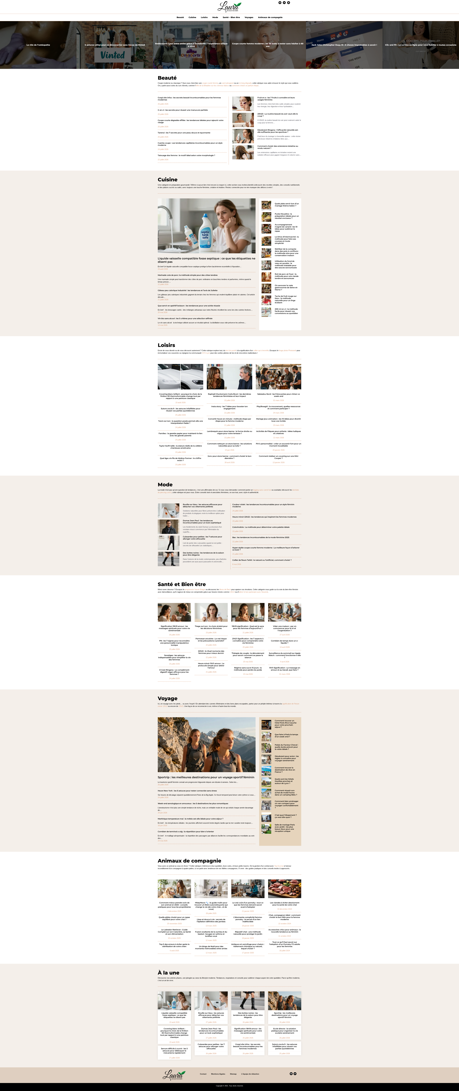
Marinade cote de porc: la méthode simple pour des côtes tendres (188, 275)
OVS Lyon (206, 353)
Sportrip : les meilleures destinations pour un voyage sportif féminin (206, 777)
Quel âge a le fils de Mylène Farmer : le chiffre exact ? (180, 459)
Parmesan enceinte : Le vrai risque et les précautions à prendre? (211, 640)
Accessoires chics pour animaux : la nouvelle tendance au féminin (284, 931)
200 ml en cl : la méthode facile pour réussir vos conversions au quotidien (286, 311)
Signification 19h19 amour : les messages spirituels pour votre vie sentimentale (174, 628)
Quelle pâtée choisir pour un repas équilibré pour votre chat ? (174, 918)
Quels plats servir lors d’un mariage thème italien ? (287, 205)
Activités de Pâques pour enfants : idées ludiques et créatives (278, 432)
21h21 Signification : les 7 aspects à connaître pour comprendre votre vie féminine (247, 641)
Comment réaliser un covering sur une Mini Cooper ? (278, 457)
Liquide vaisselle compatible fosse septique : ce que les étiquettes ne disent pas (206, 260)
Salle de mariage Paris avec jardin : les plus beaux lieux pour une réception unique (285, 828)
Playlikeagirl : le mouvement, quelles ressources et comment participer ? (278, 407)
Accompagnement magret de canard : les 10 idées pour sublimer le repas (286, 228)
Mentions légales (218, 1074)
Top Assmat (279, 866)
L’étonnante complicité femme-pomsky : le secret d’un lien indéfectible (247, 919)
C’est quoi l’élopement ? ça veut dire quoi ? (286, 816)
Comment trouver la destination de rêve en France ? (285, 770)
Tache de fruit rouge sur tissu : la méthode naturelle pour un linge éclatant (286, 299)
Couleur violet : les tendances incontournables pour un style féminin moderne (263, 505)
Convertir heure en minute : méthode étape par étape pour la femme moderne (229, 420)
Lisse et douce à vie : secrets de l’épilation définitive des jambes (211, 920)
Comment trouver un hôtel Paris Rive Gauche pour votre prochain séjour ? (285, 724)
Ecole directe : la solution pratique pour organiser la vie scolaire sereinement (284, 1031)
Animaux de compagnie (270, 17)
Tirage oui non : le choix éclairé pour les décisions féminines (211, 627)
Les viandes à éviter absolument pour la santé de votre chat (284, 904)
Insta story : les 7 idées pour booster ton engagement (229, 407)
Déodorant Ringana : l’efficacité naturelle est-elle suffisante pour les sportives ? (277, 131)
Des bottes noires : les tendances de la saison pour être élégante (203, 554)
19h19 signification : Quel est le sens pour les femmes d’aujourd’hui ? (248, 627)
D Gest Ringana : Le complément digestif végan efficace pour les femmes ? (174, 672)
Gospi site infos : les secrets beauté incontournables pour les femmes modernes (189, 99)
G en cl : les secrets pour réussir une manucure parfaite (183, 110)
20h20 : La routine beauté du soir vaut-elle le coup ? (277, 115)
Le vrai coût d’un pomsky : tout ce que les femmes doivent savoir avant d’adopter (247, 905)
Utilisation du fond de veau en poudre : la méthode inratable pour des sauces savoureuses (286, 264)
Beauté (180, 17)
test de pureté (231, 350)
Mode (215, 17)
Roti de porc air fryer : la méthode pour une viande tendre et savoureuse (286, 276)
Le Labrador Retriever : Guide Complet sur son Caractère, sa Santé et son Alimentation (174, 932)
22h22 (181, 706)
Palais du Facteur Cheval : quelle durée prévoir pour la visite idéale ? (286, 747)
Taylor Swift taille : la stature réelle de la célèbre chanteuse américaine (180, 447)
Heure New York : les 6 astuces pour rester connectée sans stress (187, 791)
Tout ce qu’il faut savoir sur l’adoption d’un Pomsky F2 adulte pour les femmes (284, 944)
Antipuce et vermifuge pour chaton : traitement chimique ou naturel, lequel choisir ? (247, 946)
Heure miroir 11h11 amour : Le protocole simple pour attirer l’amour (211, 665)
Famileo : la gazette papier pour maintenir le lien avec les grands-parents (180, 434)
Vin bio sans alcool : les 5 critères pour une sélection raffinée (185, 318)
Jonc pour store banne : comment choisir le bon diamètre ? (229, 457)
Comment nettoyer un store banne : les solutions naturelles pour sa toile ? (229, 445)
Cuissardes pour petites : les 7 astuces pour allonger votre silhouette (202, 538)
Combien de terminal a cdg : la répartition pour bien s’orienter (186, 832)
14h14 (232, 592)
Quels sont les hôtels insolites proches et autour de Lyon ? (284, 781)
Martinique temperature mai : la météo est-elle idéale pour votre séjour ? (190, 819)
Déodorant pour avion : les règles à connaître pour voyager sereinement (287, 758)
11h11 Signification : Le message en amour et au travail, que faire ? (284, 669)
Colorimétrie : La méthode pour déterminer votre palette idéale (261, 527)
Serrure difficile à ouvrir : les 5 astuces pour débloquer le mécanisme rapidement (174, 1051)
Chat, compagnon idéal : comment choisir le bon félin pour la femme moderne (285, 917)
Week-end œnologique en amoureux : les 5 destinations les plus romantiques (193, 803)
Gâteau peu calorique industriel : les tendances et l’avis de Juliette (187, 290)
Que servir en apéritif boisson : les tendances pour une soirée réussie (189, 306)
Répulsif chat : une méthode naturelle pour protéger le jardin (247, 933)
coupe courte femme (210, 83)
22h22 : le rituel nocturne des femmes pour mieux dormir (211, 652)
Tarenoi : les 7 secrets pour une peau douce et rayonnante (184, 133)
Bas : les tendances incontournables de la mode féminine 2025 (260, 537)
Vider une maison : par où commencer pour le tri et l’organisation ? (284, 628)
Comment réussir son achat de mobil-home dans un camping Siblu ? (286, 792)
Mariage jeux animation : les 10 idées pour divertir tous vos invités (278, 420)
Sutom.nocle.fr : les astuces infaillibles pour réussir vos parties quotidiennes (180, 410)
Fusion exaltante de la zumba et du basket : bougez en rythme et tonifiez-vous (211, 934)
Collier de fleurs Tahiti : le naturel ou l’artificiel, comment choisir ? (262, 560)
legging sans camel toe (262, 490)
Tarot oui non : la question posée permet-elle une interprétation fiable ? (180, 422)
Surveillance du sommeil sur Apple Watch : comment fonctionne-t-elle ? (284, 655)
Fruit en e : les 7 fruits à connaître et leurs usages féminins (276, 99)
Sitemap (233, 1074)
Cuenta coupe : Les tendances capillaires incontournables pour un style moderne (190, 144)
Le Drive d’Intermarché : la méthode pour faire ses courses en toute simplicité (287, 240)
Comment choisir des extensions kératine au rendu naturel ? (277, 147)
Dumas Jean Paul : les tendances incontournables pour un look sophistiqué (202, 522)
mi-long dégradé (245, 83)
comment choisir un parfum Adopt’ (245, 86)
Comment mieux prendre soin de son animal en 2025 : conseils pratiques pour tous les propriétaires (174, 905)
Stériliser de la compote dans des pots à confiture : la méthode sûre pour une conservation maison (287, 252)
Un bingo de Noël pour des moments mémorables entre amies (211, 947)
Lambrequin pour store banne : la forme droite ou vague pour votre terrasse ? (229, 432)
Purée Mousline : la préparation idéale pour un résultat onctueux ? (287, 216)
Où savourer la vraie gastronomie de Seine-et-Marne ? (286, 287)
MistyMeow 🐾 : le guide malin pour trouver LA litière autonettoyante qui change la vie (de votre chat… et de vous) (211, 906)
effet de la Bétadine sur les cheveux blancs (212, 86)
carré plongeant (228, 83)
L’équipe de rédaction (250, 1074)
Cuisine (192, 17)
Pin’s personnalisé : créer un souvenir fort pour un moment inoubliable (278, 445)
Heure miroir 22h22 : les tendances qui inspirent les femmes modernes (264, 517)
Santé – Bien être (231, 17)
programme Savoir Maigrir (195, 589)
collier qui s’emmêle (261, 350)
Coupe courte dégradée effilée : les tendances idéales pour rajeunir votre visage (190, 121)
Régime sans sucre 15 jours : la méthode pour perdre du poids (248, 669)
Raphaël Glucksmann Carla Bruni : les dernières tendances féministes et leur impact (229, 395)
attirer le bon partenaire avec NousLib (253, 592)
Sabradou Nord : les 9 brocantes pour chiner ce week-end (278, 395)
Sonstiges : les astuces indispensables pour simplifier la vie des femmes (174, 657)
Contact (203, 1074)
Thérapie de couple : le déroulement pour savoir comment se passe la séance (248, 655)
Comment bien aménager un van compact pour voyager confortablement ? (286, 804)
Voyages (249, 17)
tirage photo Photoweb (287, 350)
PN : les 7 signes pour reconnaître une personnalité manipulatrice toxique (174, 643)
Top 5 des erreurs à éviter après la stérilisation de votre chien (174, 945)
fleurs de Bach (225, 589)
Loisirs (204, 17)
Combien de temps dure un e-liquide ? (284, 642)
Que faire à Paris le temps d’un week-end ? (286, 735)
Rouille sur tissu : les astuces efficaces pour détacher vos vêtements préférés (202, 505)
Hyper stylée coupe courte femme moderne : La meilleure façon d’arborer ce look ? (265, 549)
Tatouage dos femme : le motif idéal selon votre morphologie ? (186, 155)
